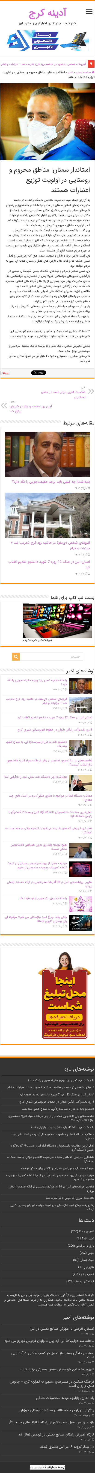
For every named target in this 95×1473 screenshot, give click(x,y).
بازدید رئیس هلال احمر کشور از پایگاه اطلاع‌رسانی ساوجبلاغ (51, 1422)
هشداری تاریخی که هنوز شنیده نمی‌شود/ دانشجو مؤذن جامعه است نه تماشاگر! (48, 830)
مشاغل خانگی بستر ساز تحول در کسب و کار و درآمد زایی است (52, 1355)
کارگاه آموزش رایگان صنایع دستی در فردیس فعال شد (56, 1434)
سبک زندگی (87, 1260)
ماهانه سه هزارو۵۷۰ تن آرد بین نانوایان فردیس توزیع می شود (49, 1341)
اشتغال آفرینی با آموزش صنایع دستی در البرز (62, 1328)
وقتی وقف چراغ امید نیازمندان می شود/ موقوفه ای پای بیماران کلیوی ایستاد (36, 919)
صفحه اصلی (84, 72)
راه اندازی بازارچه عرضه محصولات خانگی (65, 1398)
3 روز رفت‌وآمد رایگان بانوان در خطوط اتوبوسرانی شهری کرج (55, 729)
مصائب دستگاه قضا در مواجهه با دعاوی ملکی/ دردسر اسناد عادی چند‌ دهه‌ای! (50, 797)
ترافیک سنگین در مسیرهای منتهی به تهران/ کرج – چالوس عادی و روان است (52, 1384)
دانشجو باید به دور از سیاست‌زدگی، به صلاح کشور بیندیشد (36, 743)
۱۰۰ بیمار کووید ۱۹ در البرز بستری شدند (67, 1447)
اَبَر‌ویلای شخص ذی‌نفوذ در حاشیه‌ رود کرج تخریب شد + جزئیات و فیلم (36, 700)
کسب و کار (87, 1274)
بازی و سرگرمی (85, 1245)
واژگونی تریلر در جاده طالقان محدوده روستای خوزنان (56, 1410)
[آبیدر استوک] (47, 40)
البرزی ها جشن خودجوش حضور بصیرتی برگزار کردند (57, 1369)
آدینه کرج (47, 13)
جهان (91, 1253)
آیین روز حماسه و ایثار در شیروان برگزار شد (31, 407)
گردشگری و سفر (84, 1281)
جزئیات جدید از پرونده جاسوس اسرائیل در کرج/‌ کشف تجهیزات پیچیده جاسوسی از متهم (37, 865)
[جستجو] (16, 657)
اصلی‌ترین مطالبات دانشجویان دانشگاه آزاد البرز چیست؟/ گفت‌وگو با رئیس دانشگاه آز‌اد (50, 814)
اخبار (70, 72)
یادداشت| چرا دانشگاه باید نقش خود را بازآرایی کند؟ (35, 776)
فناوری (90, 1267)
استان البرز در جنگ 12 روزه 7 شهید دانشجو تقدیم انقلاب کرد (55, 717)
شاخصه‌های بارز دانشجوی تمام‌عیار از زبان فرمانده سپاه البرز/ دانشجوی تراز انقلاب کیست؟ (49, 762)
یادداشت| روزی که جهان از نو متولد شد (43, 898)
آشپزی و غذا (86, 1231)
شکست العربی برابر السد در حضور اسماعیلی (63, 392)
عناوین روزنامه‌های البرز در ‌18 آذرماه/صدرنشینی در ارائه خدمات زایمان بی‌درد (49, 884)
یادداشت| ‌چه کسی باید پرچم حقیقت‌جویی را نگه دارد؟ (51, 482)
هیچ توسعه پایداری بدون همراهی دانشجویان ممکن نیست (39, 846)
